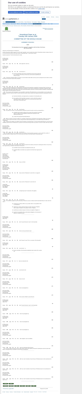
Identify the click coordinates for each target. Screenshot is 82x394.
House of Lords (13, 23)
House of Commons (6, 23)
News (49, 23)
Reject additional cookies (31, 12)
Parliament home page (9, 25)
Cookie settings (45, 12)
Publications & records (37, 23)
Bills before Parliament (30, 25)
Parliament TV (44, 23)
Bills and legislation (24, 25)
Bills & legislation (24, 23)
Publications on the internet (48, 28)
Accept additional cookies (16, 12)
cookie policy (41, 8)
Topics (52, 23)
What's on (18, 23)
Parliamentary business (17, 25)
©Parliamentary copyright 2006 (8, 388)
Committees (30, 23)
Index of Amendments (49, 29)
